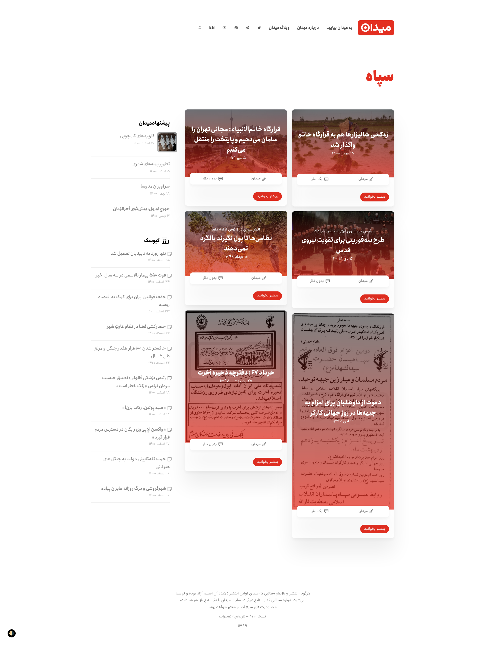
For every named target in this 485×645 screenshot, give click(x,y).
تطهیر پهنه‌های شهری (151, 164)
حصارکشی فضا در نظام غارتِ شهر (136, 326)
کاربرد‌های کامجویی (137, 136)
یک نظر (317, 179)
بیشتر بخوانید (374, 197)
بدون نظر (210, 178)
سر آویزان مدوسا (155, 186)
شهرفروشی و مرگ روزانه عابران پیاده (133, 488)
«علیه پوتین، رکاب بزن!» (144, 407)
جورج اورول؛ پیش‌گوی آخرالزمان (141, 208)
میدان (363, 179)
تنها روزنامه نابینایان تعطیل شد (138, 253)
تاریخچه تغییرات (232, 617)
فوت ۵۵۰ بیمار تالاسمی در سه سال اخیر (131, 275)
